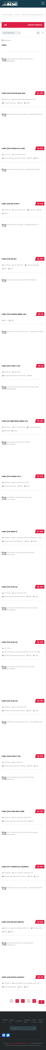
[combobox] (11, 33)
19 (34, 1001)
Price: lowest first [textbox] (8, 33)
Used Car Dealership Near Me (18, 1043)
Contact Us (5, 1021)
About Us (12, 1021)
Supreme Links (27, 1021)
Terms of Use (34, 1021)
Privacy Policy (41, 1021)
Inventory (19, 1021)
